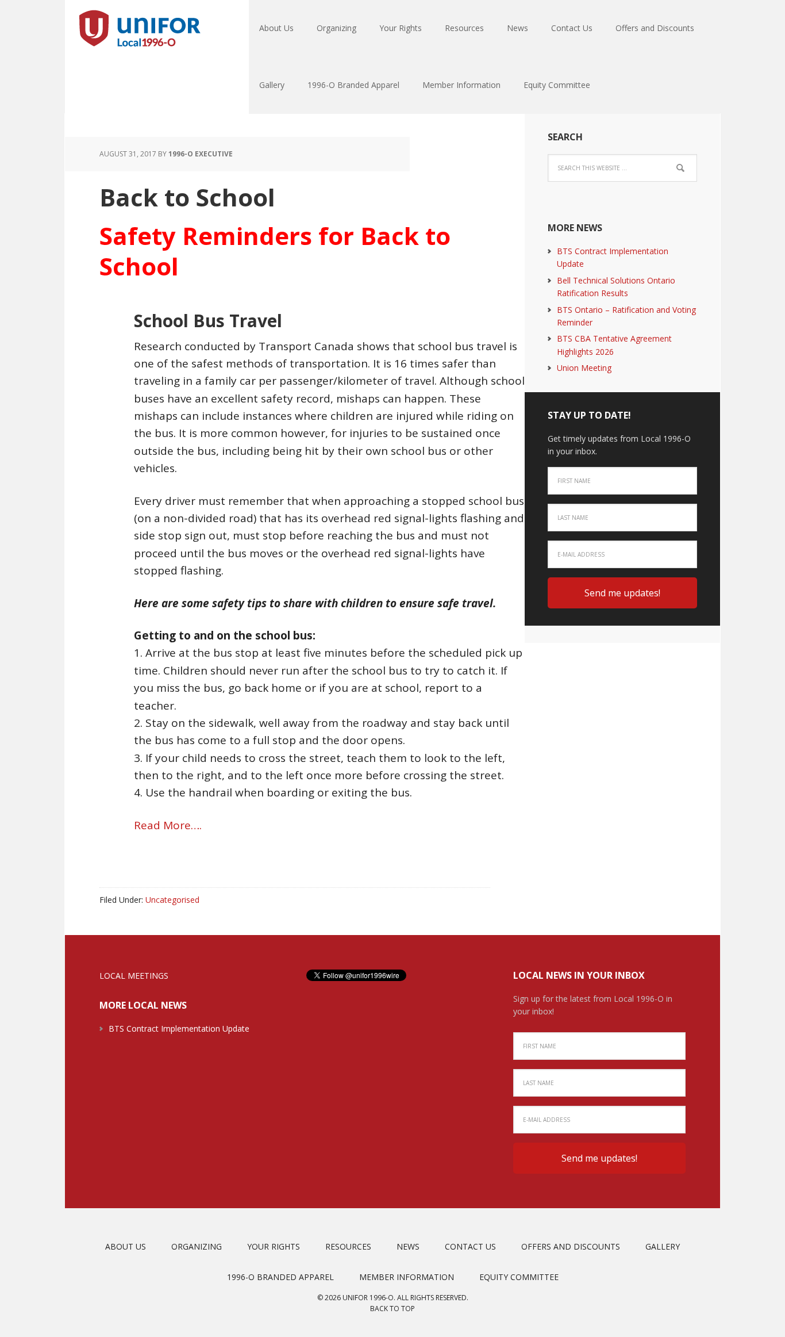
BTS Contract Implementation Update (179, 1028)
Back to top (392, 1308)
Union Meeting (584, 367)
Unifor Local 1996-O (139, 29)
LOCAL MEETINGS (133, 975)
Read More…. (168, 825)
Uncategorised (172, 899)
